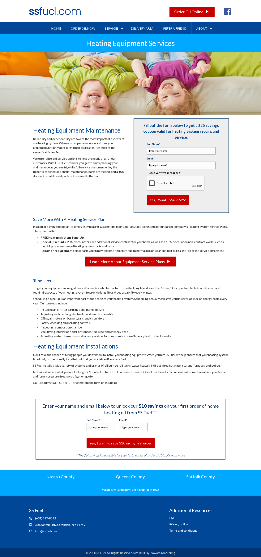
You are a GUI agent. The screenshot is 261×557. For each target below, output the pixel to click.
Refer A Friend (174, 28)
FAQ (172, 518)
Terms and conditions (183, 530)
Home (56, 28)
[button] (122, 28)
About (201, 28)
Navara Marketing (163, 553)
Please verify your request (164, 172)
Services (111, 28)
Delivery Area (142, 28)
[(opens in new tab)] (228, 11)
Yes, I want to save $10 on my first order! (120, 443)
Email (151, 158)
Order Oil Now (83, 28)
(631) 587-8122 (61, 382)
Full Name (153, 144)
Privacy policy (178, 524)
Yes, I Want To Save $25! (168, 200)
